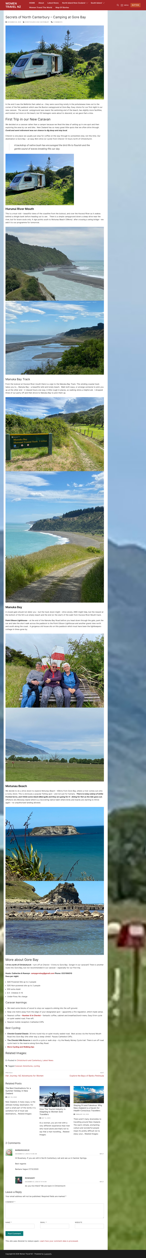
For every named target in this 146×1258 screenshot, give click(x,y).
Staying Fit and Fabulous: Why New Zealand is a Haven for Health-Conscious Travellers (88, 1108)
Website (78, 1222)
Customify (48, 1254)
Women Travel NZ (13, 5)
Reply (102, 1154)
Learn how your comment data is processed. (59, 1241)
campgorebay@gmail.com (42, 973)
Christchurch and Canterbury (36, 22)
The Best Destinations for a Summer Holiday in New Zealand (18, 1091)
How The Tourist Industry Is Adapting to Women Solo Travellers (52, 1112)
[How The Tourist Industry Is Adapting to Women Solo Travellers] (54, 1096)
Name (8, 1222)
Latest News (48, 1060)
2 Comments (57, 22)
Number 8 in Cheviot (31, 1015)
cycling (37, 1066)
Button (135, 5)
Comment (10, 1202)
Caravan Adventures (24, 1066)
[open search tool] (118, 5)
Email (43, 1222)
